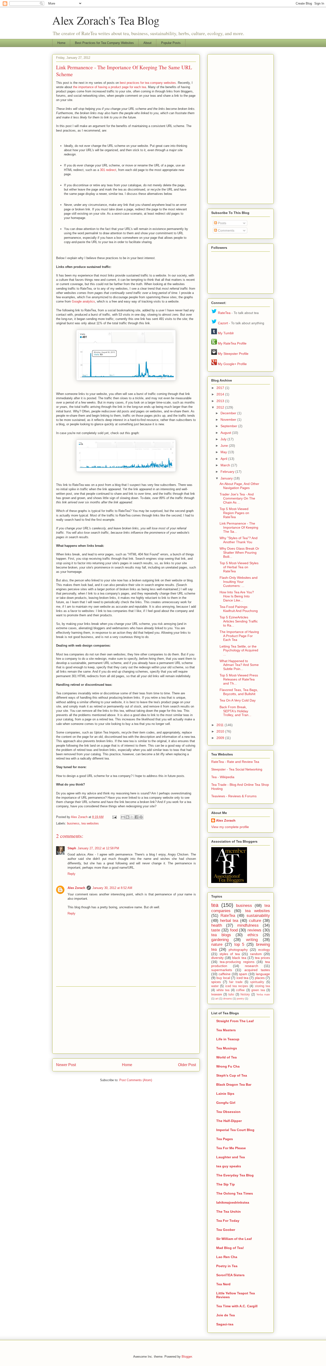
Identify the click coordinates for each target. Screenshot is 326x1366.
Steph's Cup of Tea (231, 1075)
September (229, 426)
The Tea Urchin (228, 1211)
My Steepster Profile (233, 354)
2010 (220, 731)
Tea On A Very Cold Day (238, 700)
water (215, 986)
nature (216, 944)
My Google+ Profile (232, 364)
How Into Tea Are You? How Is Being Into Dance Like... (237, 596)
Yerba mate (263, 994)
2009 (220, 738)
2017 (220, 388)
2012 (220, 407)
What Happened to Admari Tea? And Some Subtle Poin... (239, 665)
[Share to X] (132, 817)
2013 (220, 401)
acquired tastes (257, 970)
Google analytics (83, 301)
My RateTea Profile (232, 343)
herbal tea (229, 920)
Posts (221, 223)
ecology (264, 949)
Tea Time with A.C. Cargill (237, 1306)
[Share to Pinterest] (141, 817)
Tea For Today (227, 1220)
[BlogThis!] (127, 817)
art (216, 998)
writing (252, 939)
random (256, 954)
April (224, 459)
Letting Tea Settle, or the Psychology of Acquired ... (239, 650)
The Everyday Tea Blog (235, 1175)
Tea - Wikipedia (222, 777)
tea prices (262, 958)
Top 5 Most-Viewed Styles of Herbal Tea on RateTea (239, 567)
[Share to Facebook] (136, 817)
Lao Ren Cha (226, 1257)
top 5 (239, 944)
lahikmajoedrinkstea (232, 1202)
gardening (220, 939)
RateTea (224, 313)
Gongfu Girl (225, 1103)
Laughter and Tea (230, 1157)
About (147, 43)
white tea (223, 990)
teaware (216, 994)
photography (238, 949)
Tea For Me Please (231, 1148)
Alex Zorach (80, 817)
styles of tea (230, 954)
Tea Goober (225, 1230)
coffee (240, 990)
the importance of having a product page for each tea (109, 87)
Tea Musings (226, 1048)
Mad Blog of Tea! (230, 1248)
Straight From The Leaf (235, 1021)
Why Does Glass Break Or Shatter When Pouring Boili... (239, 552)
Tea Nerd (223, 1284)
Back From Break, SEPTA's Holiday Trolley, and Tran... (235, 711)
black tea (239, 958)
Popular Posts (171, 43)
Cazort (223, 323)
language (263, 974)
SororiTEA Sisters (230, 1275)
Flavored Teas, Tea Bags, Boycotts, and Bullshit (239, 692)
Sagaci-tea (224, 1324)
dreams (227, 998)
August (226, 433)
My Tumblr (226, 333)
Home (61, 43)
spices (216, 982)
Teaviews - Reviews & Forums (234, 796)
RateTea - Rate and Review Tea (235, 762)
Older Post (187, 1065)
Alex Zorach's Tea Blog (105, 20)
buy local (223, 978)
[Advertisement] (126, 1020)
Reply (71, 874)
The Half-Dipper (229, 1121)
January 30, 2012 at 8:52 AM (112, 888)
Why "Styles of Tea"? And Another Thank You (239, 540)
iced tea (242, 978)
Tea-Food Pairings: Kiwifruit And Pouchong (239, 609)
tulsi (231, 994)
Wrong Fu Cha (228, 1066)
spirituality (257, 982)
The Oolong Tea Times (234, 1193)
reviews (254, 930)
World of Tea (226, 1057)
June (225, 445)
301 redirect (108, 170)
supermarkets (221, 970)
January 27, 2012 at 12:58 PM (98, 848)
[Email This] (123, 817)
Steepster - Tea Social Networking (236, 769)
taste (215, 930)
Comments (225, 230)
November (229, 419)
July (224, 439)
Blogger (187, 1356)
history (245, 994)
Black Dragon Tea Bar (233, 1084)
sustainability (258, 915)
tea (214, 905)
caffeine (225, 974)
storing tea (262, 986)
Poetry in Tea (226, 1266)
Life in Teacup (227, 1039)
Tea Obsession (228, 1112)
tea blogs (221, 935)
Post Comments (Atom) (135, 1080)
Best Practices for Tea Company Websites (104, 43)
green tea (258, 990)
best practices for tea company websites (148, 83)
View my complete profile (230, 827)
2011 (220, 725)
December (229, 413)
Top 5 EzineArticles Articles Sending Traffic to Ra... (239, 621)
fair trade (235, 982)
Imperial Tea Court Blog (235, 1130)
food (234, 930)
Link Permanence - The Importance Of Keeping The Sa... (239, 527)
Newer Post (66, 1065)
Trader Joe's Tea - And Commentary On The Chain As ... (237, 498)
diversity (217, 958)
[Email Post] (114, 817)
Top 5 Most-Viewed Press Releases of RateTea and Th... (239, 679)
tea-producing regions (237, 962)
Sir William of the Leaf (234, 1239)
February (228, 471)
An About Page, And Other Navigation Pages (239, 486)
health (216, 925)
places (260, 978)
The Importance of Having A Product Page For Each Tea (239, 636)
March (226, 465)
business (73, 823)
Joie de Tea (225, 1315)
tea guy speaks (228, 1166)
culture (255, 920)
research (251, 966)
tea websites (90, 823)
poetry (240, 998)
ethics (252, 935)
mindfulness (248, 925)
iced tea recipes (236, 986)
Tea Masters (226, 1030)
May (224, 452)
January (227, 478)
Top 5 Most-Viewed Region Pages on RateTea (234, 513)
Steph (72, 848)
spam (243, 974)
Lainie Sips (225, 1093)
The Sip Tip (225, 1184)
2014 (220, 394)
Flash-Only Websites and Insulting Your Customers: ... (239, 582)
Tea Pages (224, 1139)
